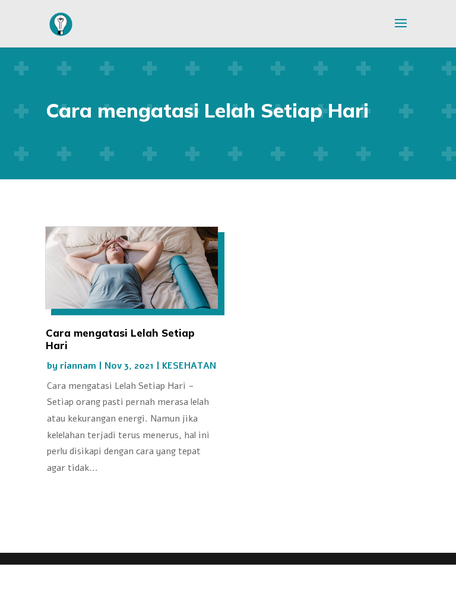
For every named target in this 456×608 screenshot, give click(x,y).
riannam (78, 365)
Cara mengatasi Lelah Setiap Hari (120, 339)
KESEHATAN (189, 365)
